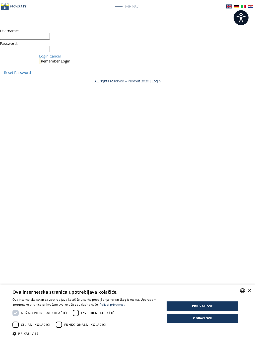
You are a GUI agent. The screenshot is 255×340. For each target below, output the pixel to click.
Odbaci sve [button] (202, 318)
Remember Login (55, 60)
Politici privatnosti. (113, 304)
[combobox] (242, 290)
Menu (132, 6)
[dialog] (127, 312)
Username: (9, 30)
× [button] (249, 290)
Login (44, 56)
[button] (86, 333)
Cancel (55, 56)
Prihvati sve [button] (202, 306)
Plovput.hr (18, 6)
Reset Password (17, 72)
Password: (9, 43)
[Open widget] (241, 17)
